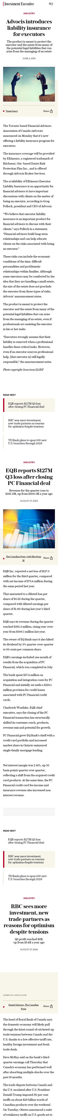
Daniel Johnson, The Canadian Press (24, 1007)
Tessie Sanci (12, 111)
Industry (29, 13)
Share (46, 111)
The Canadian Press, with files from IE (23, 558)
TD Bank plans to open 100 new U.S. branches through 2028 (27, 442)
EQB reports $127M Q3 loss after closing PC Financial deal (26, 405)
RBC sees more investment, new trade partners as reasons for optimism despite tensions (26, 423)
